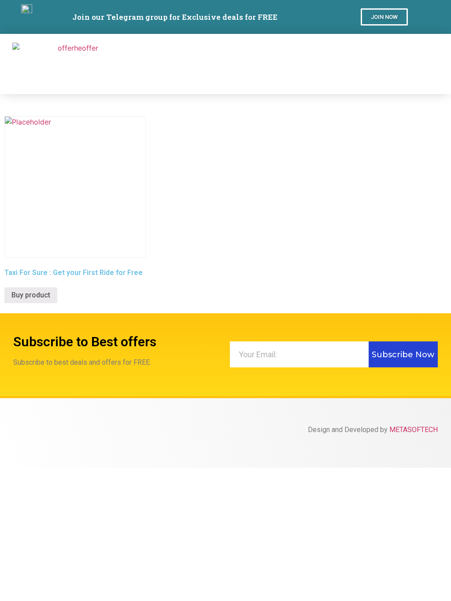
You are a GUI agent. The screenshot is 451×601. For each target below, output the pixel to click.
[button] (384, 17)
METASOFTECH (413, 429)
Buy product (30, 295)
